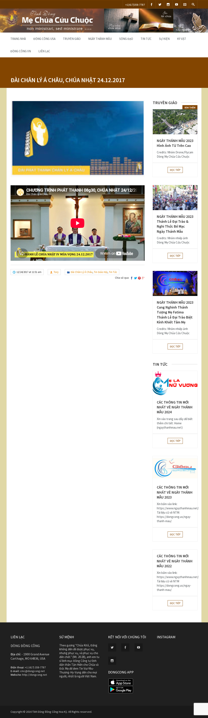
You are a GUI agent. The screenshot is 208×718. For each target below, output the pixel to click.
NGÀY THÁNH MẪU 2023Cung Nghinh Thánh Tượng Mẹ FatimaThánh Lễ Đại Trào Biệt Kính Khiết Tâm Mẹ (175, 312)
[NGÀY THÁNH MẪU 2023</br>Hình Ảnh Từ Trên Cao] (175, 121)
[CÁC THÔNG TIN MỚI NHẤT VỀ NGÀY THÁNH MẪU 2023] (175, 468)
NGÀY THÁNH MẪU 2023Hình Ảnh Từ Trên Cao (175, 143)
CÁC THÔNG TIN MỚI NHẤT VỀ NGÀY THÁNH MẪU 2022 (175, 561)
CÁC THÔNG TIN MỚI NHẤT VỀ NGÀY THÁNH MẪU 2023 (175, 492)
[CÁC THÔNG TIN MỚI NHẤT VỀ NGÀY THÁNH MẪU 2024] (175, 383)
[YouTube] (176, 4)
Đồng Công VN (20, 51)
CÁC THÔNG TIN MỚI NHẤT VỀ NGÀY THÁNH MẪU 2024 (175, 407)
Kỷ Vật (181, 39)
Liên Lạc (44, 51)
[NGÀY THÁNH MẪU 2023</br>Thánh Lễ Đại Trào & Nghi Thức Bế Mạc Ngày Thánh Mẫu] (175, 197)
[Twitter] (160, 4)
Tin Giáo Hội (100, 272)
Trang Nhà (18, 39)
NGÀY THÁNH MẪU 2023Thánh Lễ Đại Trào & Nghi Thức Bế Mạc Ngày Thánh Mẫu (175, 224)
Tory (56, 272)
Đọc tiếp (175, 170)
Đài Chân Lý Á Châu (81, 272)
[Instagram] (168, 4)
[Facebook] (151, 4)
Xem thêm (189, 107)
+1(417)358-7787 (135, 5)
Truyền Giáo (72, 39)
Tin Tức (146, 39)
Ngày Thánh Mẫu (100, 39)
